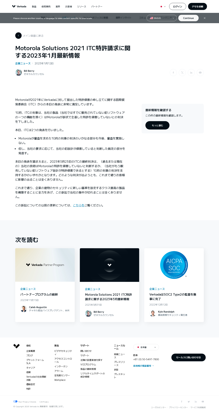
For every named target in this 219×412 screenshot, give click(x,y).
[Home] (16, 369)
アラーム (58, 370)
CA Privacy (44, 401)
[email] (200, 72)
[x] (182, 72)
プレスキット (119, 375)
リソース (81, 6)
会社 (28, 345)
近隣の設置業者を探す (91, 359)
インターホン (61, 366)
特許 (28, 388)
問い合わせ (86, 350)
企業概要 (30, 350)
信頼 (28, 372)
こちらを (78, 205)
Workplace (60, 379)
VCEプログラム (88, 364)
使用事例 (46, 6)
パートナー (96, 6)
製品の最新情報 (88, 368)
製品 (34, 6)
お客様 (68, 6)
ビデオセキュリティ (63, 352)
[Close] (205, 18)
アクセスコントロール (63, 360)
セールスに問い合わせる (188, 357)
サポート (84, 345)
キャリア (30, 367)
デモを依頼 (197, 6)
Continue (188, 18)
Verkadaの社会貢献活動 (36, 378)
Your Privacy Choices (27, 401)
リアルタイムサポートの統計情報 (92, 375)
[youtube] (203, 401)
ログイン (177, 6)
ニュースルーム (119, 347)
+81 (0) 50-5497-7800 (146, 359)
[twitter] (189, 401)
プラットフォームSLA (35, 361)
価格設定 (30, 384)
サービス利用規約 (198, 407)
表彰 (116, 369)
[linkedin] (191, 72)
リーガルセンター (158, 407)
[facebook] (173, 72)
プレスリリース (119, 363)
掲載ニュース (119, 355)
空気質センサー (62, 375)
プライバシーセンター (178, 407)
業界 (58, 6)
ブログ (29, 355)
